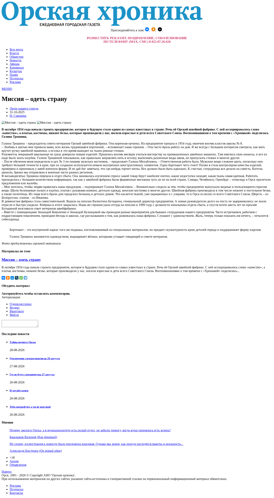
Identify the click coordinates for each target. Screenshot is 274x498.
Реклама (15, 82)
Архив (14, 461)
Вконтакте (17, 311)
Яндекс (15, 307)
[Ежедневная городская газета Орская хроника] (102, 25)
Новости (15, 60)
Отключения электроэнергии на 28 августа (35, 358)
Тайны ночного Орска (23, 342)
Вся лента (16, 49)
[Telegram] (25, 278)
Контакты (16, 493)
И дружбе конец (19, 390)
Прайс (14, 74)
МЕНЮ (7, 89)
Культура (16, 71)
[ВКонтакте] (3, 278)
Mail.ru (14, 315)
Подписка (16, 78)
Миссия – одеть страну (21, 260)
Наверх (7, 471)
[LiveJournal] (16, 278)
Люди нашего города (24, 108)
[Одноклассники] (8, 278)
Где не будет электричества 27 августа (32, 374)
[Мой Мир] (12, 278)
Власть (14, 53)
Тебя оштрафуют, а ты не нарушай (30, 406)
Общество (16, 56)
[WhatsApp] (21, 278)
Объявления (18, 464)
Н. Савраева (18, 115)
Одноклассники (20, 304)
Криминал (17, 67)
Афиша (14, 64)
